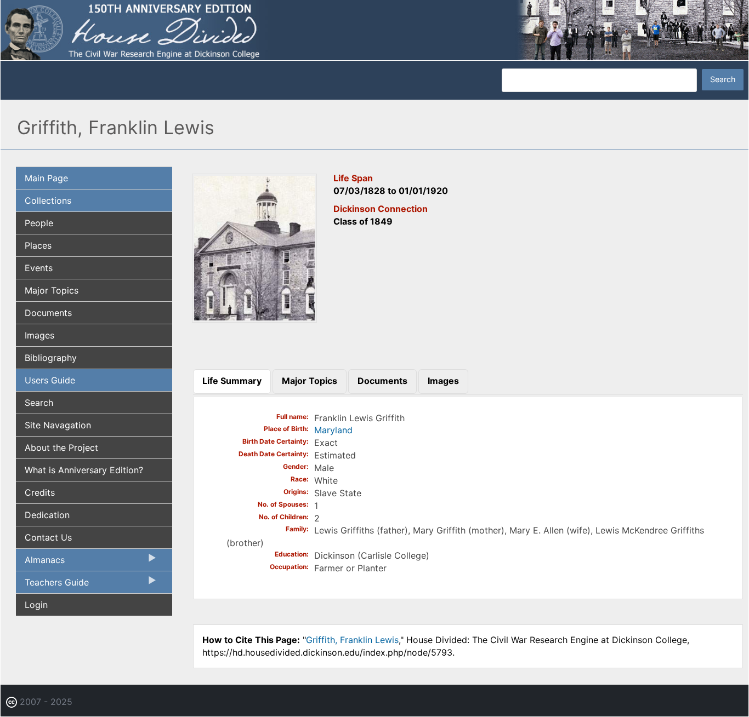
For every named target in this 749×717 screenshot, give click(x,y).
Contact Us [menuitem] (48, 537)
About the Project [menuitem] (61, 447)
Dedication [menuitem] (47, 514)
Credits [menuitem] (40, 492)
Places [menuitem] (38, 245)
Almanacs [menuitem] (40, 562)
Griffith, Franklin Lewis (352, 639)
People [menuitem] (39, 222)
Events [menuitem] (39, 267)
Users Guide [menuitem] (50, 380)
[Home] (374, 29)
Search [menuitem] (39, 402)
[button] (254, 318)
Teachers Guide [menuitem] (52, 585)
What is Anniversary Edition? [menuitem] (84, 469)
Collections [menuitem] (48, 200)
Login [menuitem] (36, 604)
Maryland (333, 430)
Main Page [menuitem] (46, 178)
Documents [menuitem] (48, 312)
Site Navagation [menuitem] (58, 425)
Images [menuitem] (39, 335)
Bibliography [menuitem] (51, 357)
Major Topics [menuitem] (51, 290)
